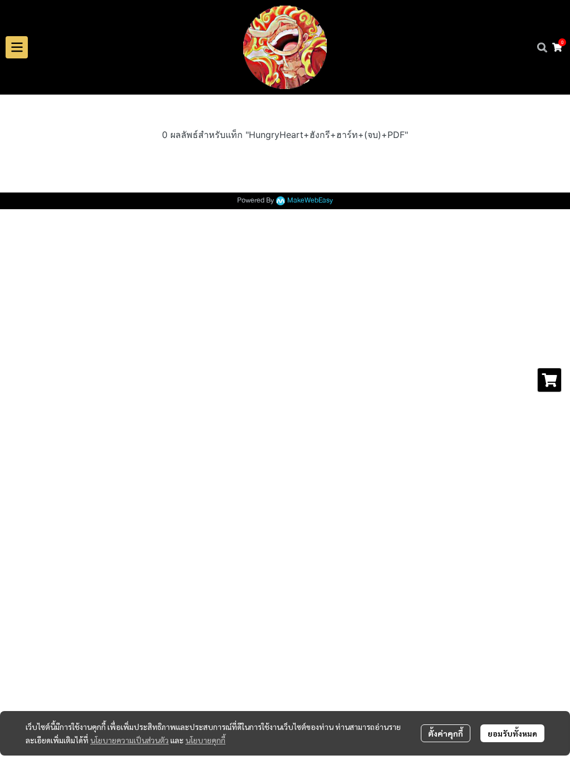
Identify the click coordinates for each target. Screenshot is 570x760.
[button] (542, 47)
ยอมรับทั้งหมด (512, 733)
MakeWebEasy (310, 200)
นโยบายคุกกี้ (205, 740)
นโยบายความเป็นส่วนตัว (129, 740)
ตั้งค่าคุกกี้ (445, 733)
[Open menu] (17, 47)
